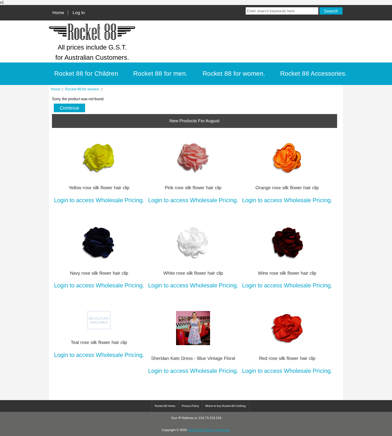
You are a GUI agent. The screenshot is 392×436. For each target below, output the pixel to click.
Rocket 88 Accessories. (313, 73)
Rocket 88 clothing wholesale (209, 430)
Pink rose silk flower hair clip (193, 187)
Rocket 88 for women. (82, 89)
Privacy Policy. (190, 406)
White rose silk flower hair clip (193, 273)
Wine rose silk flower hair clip (287, 273)
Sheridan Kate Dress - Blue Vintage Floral (193, 358)
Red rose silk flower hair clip (287, 358)
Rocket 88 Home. (165, 406)
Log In (79, 12)
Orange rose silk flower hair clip (287, 187)
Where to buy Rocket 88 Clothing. (225, 406)
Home (58, 12)
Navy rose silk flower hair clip (99, 273)
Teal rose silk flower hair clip (99, 342)
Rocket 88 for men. (160, 73)
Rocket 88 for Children (86, 73)
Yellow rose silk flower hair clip (99, 187)
